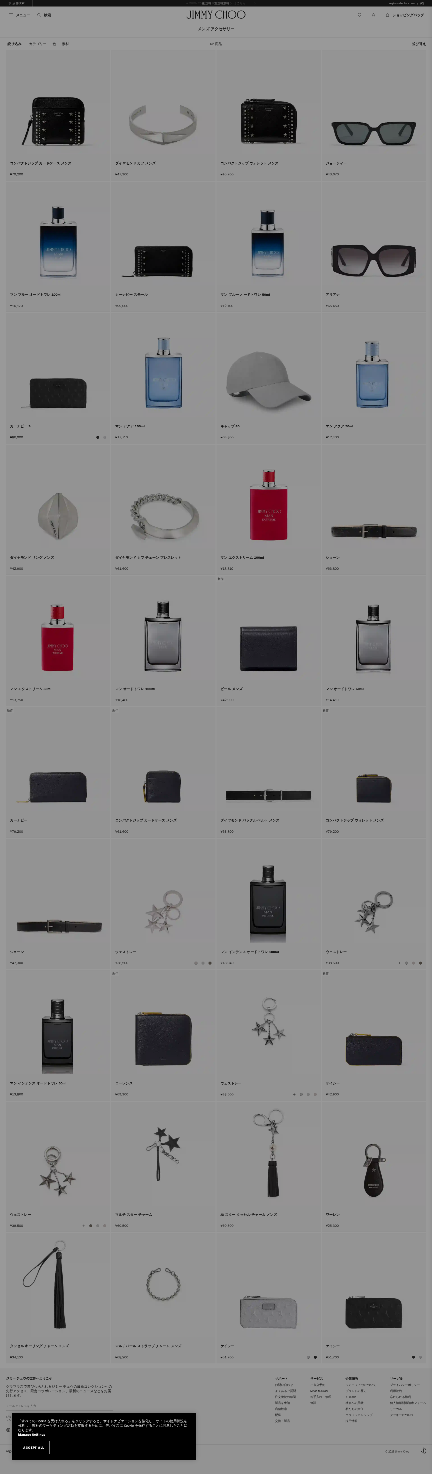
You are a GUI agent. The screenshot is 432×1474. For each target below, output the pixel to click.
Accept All (33, 1447)
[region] (104, 1436)
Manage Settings (31, 1434)
